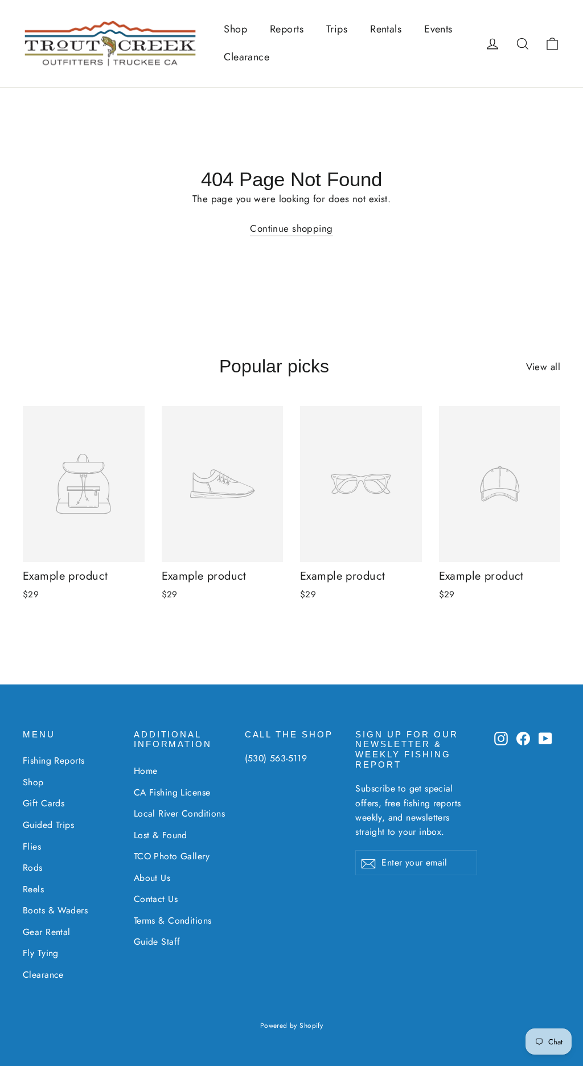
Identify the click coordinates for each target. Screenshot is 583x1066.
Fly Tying (41, 953)
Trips (336, 29)
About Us (152, 877)
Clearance (246, 57)
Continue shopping (291, 228)
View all (543, 367)
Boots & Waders (55, 910)
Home (146, 770)
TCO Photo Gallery (172, 856)
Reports (286, 29)
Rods (33, 867)
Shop (235, 29)
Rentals (385, 29)
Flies (32, 846)
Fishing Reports (53, 760)
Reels (33, 889)
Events (438, 29)
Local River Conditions (179, 813)
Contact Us (156, 898)
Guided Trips (48, 824)
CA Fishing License (172, 792)
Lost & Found (160, 835)
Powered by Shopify (291, 1025)
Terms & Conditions (173, 920)
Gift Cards (43, 803)
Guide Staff (157, 941)
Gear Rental (47, 931)
